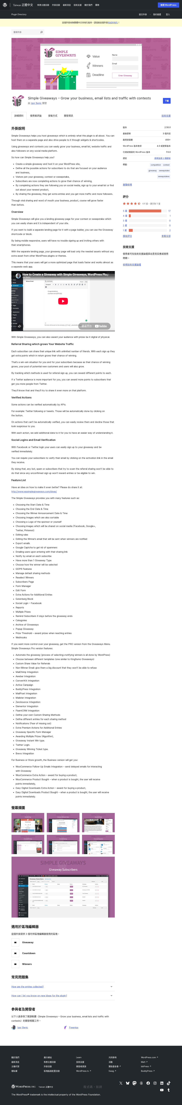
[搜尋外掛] (41, 32)
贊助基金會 (115, 1066)
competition (156, 165)
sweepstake (164, 171)
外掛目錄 (48, 1066)
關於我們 (15, 1057)
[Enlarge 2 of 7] (75, 816)
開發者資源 (81, 1066)
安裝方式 (52, 115)
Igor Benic (36, 103)
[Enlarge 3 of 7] (111, 816)
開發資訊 (68, 115)
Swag (112, 1071)
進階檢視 (127, 184)
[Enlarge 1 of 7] (40, 816)
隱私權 (14, 1071)
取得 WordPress (168, 5)
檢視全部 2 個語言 (162, 158)
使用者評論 (36, 115)
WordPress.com (149, 1057)
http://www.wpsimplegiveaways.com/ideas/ (34, 491)
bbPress (146, 1066)
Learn (78, 1057)
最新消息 (15, 1062)
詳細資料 (18, 115)
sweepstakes (163, 176)
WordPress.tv (83, 1071)
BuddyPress (148, 1071)
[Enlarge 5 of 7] (75, 838)
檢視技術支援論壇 (132, 264)
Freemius (73, 1027)
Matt (144, 1062)
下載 (167, 101)
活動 (111, 1062)
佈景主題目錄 (50, 1062)
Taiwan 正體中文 (46, 1087)
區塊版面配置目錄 (52, 1071)
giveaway (153, 171)
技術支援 (166, 115)
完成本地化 (113, 22)
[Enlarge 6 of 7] (111, 838)
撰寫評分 (127, 236)
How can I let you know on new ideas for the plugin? (39, 995)
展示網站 (48, 1057)
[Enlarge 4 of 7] (40, 838)
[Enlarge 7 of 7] (111, 860)
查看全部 (166, 236)
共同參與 (113, 1057)
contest (166, 165)
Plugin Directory (18, 14)
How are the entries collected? (27, 986)
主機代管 (15, 1066)
